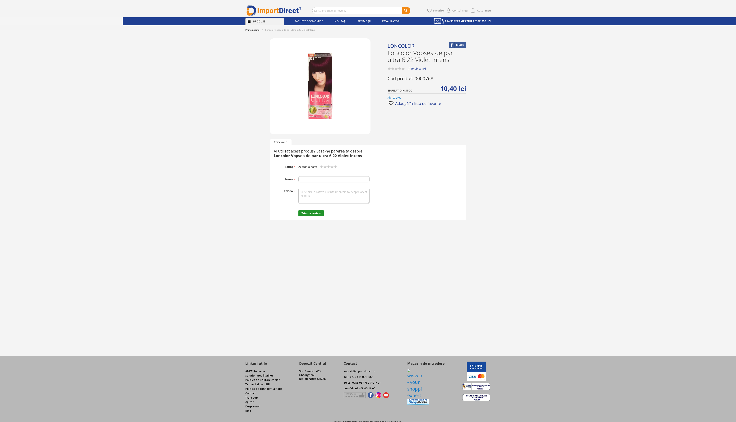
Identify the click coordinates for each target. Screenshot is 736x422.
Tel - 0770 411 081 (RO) (358, 377)
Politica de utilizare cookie (262, 380)
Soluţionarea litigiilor (259, 375)
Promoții (364, 21)
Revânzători (391, 21)
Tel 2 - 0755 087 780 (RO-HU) (362, 382)
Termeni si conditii (257, 384)
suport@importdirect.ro (359, 371)
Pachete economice (309, 21)
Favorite (438, 10)
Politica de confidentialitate (263, 389)
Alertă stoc (394, 97)
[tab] (281, 142)
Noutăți (340, 21)
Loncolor (401, 45)
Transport (251, 397)
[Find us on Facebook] (370, 395)
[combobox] (361, 10)
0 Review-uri (417, 69)
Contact (250, 393)
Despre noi (252, 406)
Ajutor (249, 402)
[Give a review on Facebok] (355, 395)
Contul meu (460, 10)
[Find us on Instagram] (378, 395)
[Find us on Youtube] (386, 395)
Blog (248, 411)
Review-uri (281, 142)
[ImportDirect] (274, 10)
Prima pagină (252, 29)
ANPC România (255, 371)
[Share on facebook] (457, 47)
